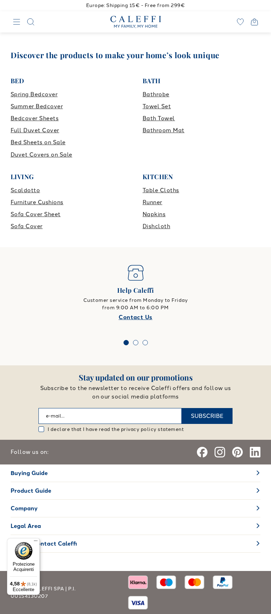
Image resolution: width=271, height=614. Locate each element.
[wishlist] (240, 22)
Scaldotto (25, 190)
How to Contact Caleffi (44, 543)
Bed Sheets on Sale (38, 142)
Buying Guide (29, 473)
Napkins (154, 214)
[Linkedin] (255, 452)
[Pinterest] (237, 452)
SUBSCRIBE (207, 416)
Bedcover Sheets (35, 118)
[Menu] (35, 542)
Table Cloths (161, 190)
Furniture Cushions (37, 202)
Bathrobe (156, 94)
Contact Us (135, 317)
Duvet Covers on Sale (41, 154)
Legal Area (26, 526)
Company (24, 508)
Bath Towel (159, 118)
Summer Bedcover (37, 106)
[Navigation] (17, 22)
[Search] (31, 22)
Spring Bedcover (34, 94)
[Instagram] (220, 452)
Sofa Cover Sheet (36, 214)
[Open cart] (254, 22)
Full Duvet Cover (35, 130)
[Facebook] (202, 452)
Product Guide (31, 490)
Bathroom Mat (164, 130)
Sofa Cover (27, 226)
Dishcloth (156, 226)
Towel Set (157, 106)
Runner (152, 202)
